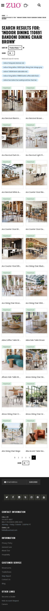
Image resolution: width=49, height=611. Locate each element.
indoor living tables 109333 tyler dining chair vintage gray (23, 67)
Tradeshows (6, 572)
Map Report (6, 576)
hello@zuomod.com (9, 530)
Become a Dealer (8, 596)
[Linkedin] (19, 497)
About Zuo (6, 550)
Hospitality (6, 554)
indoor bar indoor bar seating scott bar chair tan (20, 80)
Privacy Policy (7, 543)
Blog (3, 583)
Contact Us (6, 579)
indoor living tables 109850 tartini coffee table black (21, 76)
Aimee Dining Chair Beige (36, 377)
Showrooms (6, 568)
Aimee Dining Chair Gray (35, 414)
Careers (5, 604)
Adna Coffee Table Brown (12, 340)
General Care (7, 547)
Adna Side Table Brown (35, 340)
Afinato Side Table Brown (12, 377)
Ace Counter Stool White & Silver (15, 266)
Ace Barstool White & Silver (13, 192)
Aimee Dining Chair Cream (12, 414)
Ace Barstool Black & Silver (13, 118)
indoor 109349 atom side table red (15, 71)
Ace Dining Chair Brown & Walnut (15, 303)
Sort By (4, 48)
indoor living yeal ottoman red (14, 63)
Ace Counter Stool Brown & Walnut (16, 229)
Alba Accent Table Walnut (36, 451)
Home (3, 15)
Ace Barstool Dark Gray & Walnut (15, 155)
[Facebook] (13, 497)
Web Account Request (10, 601)
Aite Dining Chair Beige (11, 451)
